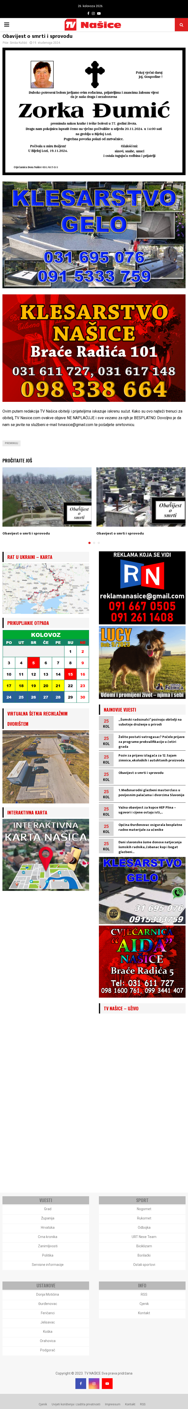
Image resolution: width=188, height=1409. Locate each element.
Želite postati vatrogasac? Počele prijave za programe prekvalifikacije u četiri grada (151, 741)
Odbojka (144, 1227)
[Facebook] (80, 1383)
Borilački (144, 1255)
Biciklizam (144, 1246)
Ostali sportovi (144, 1265)
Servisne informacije (48, 1265)
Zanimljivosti (48, 1246)
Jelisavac (47, 1322)
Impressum (112, 1404)
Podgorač (47, 1350)
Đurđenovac (47, 1304)
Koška (47, 1332)
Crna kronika (47, 1237)
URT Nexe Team (144, 1237)
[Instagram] (94, 1383)
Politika (47, 1255)
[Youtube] (107, 1383)
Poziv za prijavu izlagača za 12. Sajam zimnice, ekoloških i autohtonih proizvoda (151, 758)
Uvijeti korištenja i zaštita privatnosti (76, 1404)
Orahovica (48, 1341)
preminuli (11, 443)
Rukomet (144, 1218)
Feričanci (48, 1313)
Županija (47, 1218)
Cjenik (144, 1304)
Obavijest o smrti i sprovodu (26, 533)
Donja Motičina (47, 1294)
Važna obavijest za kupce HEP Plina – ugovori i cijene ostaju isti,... (147, 810)
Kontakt (144, 1313)
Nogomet (144, 1209)
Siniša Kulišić (18, 42)
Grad (47, 1209)
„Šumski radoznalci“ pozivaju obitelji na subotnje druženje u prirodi (150, 722)
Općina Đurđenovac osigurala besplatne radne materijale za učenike (150, 827)
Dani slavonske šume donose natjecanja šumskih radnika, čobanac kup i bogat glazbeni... (150, 847)
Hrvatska (48, 1227)
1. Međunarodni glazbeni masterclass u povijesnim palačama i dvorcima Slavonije (151, 792)
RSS (144, 1294)
